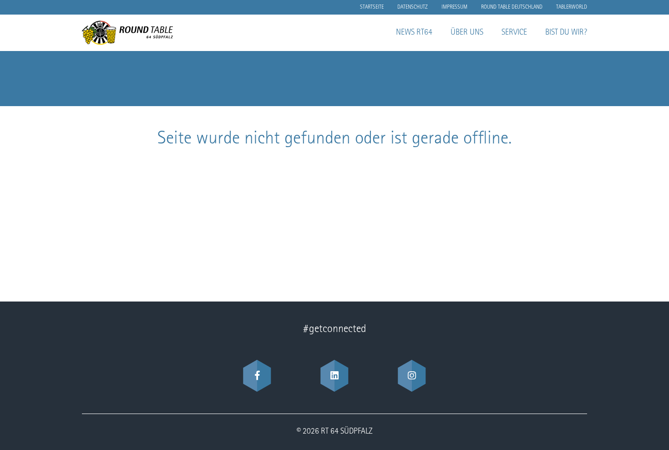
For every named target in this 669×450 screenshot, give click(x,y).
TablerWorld (571, 7)
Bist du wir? (566, 33)
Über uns (467, 33)
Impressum (454, 7)
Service (514, 33)
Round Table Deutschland (511, 7)
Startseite (372, 7)
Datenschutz (412, 7)
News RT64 (414, 33)
